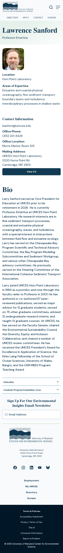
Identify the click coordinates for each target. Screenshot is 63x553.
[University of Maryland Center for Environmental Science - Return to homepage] (32, 435)
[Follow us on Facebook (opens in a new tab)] (15, 467)
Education (9, 382)
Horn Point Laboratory (17, 79)
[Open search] (51, 7)
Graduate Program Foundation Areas (22, 389)
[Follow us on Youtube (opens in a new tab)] (39, 467)
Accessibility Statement (31, 516)
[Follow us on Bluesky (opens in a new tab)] (48, 467)
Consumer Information (31, 533)
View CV (33, 172)
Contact (38, 17)
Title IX (31, 527)
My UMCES (31, 486)
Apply (26, 17)
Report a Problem (31, 538)
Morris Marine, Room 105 (18, 146)
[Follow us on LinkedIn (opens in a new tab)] (31, 467)
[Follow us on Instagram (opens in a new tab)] (23, 467)
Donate (52, 17)
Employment (31, 480)
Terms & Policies (31, 511)
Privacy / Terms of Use (31, 522)
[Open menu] (58, 7)
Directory (12, 17)
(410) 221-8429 (12, 136)
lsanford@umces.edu (16, 126)
